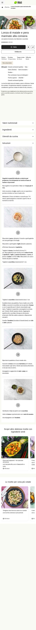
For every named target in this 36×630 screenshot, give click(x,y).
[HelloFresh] (18, 2)
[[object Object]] (28, 47)
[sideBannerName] (18, 108)
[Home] (2, 7)
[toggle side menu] (2, 2)
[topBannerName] (18, 13)
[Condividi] (33, 47)
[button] (18, 129)
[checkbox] (2, 42)
